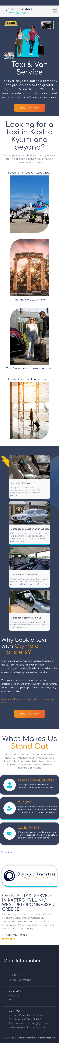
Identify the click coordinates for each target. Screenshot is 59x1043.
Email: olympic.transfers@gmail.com (29, 1023)
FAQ (11, 1000)
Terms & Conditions (20, 980)
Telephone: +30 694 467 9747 (25, 1019)
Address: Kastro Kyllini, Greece (26, 1015)
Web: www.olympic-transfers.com (27, 1027)
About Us (14, 996)
